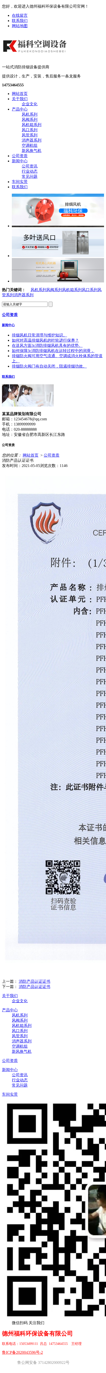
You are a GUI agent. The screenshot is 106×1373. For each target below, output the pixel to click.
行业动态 (29, 171)
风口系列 (29, 130)
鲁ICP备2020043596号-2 (22, 1352)
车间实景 (20, 182)
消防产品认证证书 (34, 981)
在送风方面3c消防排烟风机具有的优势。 (47, 345)
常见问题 (29, 176)
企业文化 (29, 104)
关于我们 (20, 99)
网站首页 (20, 94)
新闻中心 (20, 161)
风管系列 (29, 135)
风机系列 (29, 114)
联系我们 (20, 21)
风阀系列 (29, 119)
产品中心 (20, 109)
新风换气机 (31, 150)
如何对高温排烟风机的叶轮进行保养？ (45, 340)
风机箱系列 (31, 125)
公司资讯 (29, 166)
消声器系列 (31, 140)
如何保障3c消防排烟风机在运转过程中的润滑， (53, 351)
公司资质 (20, 156)
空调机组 (29, 145)
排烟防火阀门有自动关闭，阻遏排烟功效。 (49, 366)
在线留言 (20, 15)
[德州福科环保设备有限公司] (36, 56)
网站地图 (20, 26)
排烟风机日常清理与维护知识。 (39, 335)
